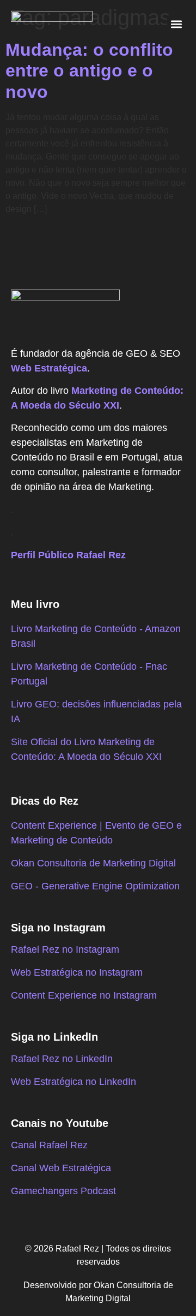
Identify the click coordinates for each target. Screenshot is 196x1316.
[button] (176, 24)
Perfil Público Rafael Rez (68, 555)
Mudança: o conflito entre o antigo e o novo (89, 71)
